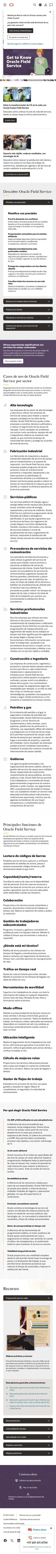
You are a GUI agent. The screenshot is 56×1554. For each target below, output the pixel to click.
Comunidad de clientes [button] (16, 1429)
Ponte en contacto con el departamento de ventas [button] (26, 1498)
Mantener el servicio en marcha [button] (19, 317)
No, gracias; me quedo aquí (18, 37)
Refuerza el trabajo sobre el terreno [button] (21, 301)
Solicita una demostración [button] (30, 1480)
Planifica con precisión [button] (16, 202)
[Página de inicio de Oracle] (11, 5)
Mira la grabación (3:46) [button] (13, 361)
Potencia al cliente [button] (14, 309)
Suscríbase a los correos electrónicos (16, 1528)
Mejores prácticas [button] (14, 1453)
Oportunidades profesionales (13, 1523)
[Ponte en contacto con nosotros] (51, 4)
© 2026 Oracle (8, 1515)
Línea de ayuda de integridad (13, 1532)
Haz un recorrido (30, 1487)
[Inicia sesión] (45, 4)
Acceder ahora (10, 120)
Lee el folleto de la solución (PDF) (16, 174)
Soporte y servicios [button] (14, 1445)
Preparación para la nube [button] (17, 1298)
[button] (5, 4)
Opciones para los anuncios (30, 1519)
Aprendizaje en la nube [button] (16, 1437)
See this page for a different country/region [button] (25, 43)
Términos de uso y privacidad (30, 1515)
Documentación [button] (13, 1421)
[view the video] (28, 61)
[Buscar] (34, 4)
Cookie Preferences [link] (10, 1519)
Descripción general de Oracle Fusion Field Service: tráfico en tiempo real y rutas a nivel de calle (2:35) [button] (30, 1401)
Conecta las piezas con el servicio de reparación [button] (22, 327)
